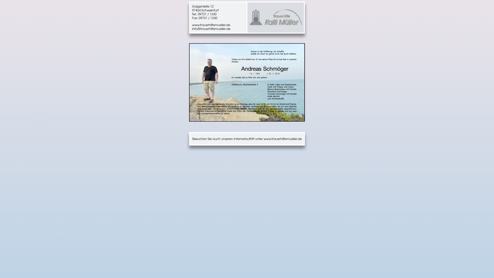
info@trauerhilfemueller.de (211, 29)
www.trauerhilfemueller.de (211, 25)
